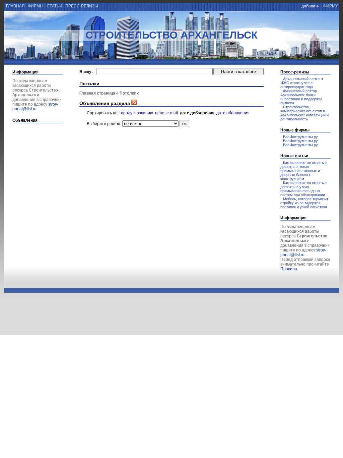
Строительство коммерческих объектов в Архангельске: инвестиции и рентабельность (304, 113)
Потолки (128, 93)
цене (159, 113)
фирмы (36, 6)
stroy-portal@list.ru (35, 106)
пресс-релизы (81, 6)
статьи (54, 6)
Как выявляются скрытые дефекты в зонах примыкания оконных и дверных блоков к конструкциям (303, 171)
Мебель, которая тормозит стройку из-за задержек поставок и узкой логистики (304, 203)
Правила (288, 269)
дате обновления (233, 113)
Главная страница (97, 93)
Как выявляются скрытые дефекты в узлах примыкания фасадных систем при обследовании (303, 189)
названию (143, 113)
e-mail (172, 113)
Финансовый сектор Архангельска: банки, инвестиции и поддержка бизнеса (301, 97)
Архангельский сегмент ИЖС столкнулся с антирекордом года (301, 83)
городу (126, 113)
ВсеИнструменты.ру (300, 137)
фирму (330, 6)
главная (15, 6)
